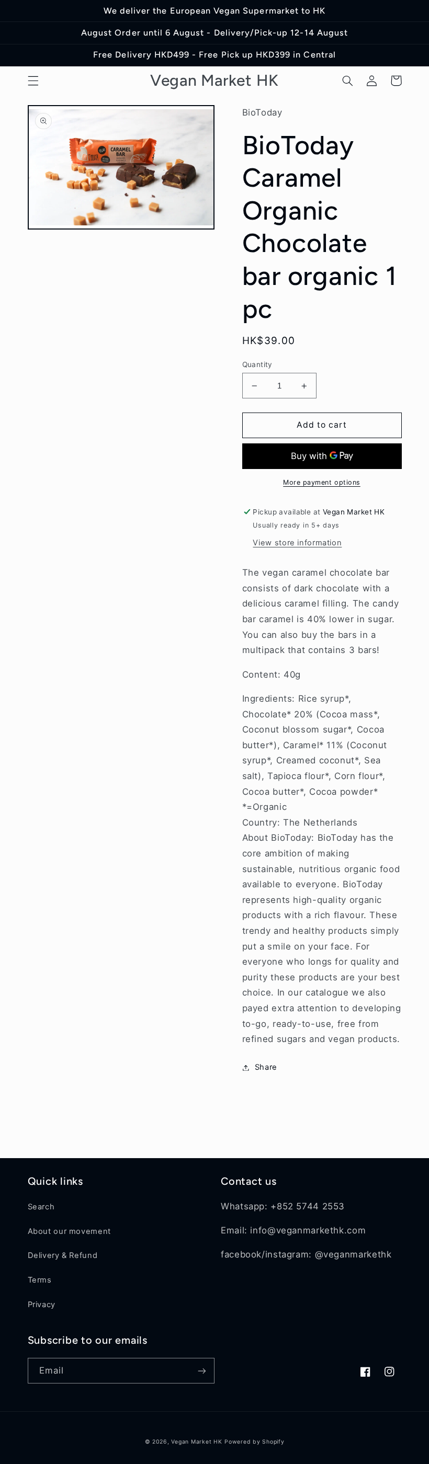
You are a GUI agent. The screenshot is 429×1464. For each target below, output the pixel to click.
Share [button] (266, 1067)
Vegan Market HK (196, 1441)
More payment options (321, 482)
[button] (33, 80)
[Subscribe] (202, 1370)
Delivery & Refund (63, 1255)
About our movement (69, 1231)
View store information (297, 542)
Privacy (41, 1304)
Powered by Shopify (254, 1441)
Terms (40, 1280)
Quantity (257, 364)
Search (41, 1206)
